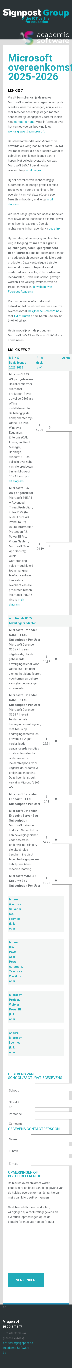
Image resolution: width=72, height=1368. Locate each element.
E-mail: (13, 1164)
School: (14, 1090)
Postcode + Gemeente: (16, 1119)
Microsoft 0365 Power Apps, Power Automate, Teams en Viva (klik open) (16, 962)
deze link (54, 228)
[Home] (36, 11)
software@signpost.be (18, 1343)
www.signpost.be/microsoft (26, 131)
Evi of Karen (22, 316)
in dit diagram (34, 170)
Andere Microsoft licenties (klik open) (15, 1042)
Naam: (13, 1139)
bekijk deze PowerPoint (43, 311)
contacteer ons (24, 122)
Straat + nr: (14, 1104)
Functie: (14, 1151)
